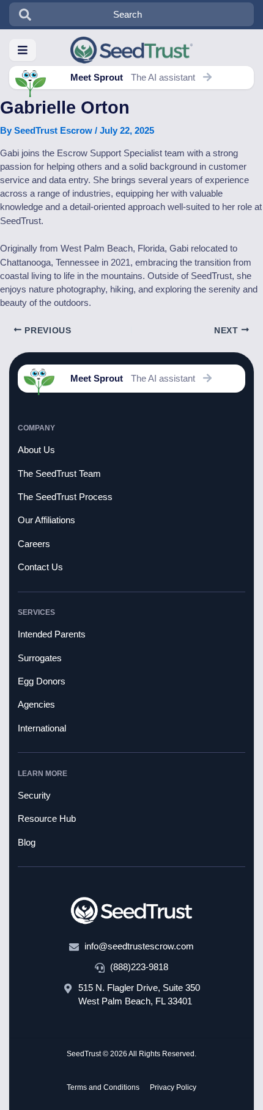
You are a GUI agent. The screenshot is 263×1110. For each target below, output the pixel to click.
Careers (34, 544)
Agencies (36, 704)
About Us (36, 450)
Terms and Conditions (103, 1087)
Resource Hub (47, 819)
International (42, 728)
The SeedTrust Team (59, 474)
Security (34, 795)
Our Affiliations (46, 520)
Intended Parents (52, 634)
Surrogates (40, 658)
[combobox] (131, 14)
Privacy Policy (173, 1087)
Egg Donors (41, 681)
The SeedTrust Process (65, 497)
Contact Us (40, 567)
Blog (26, 842)
